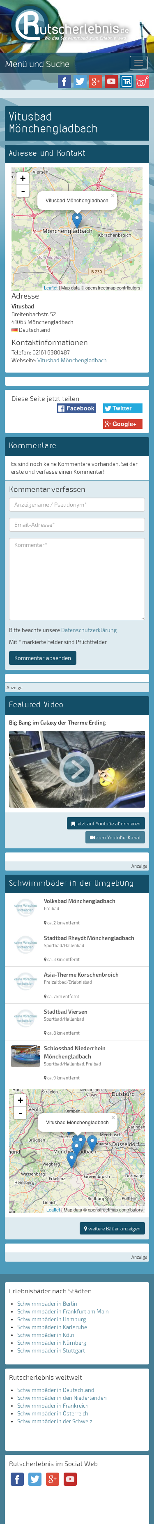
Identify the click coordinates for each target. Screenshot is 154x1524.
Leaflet (50, 287)
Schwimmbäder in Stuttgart (51, 1350)
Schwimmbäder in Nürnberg (51, 1342)
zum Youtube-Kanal (117, 837)
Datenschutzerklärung (89, 630)
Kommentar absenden (42, 657)
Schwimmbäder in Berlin (47, 1303)
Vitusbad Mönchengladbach (72, 360)
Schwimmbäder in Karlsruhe (52, 1327)
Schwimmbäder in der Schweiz (54, 1421)
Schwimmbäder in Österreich (52, 1413)
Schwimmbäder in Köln (45, 1335)
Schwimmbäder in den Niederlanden (62, 1397)
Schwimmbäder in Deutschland (55, 1390)
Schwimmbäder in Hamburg (51, 1319)
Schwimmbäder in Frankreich (53, 1405)
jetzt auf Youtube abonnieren (107, 823)
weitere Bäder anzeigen (113, 1228)
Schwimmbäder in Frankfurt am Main (63, 1311)
